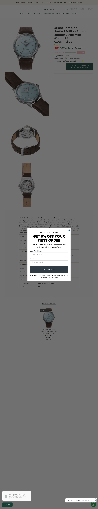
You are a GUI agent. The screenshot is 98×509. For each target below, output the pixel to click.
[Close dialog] (69, 230)
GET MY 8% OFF (49, 269)
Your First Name (36, 251)
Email (32, 259)
